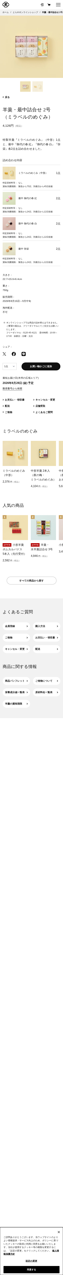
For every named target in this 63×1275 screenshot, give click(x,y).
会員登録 (10, 626)
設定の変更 (31, 1261)
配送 (37, 649)
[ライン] (24, 354)
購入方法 (40, 626)
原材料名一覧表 (43, 692)
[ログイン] (42, 4)
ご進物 (8, 637)
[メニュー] (58, 4)
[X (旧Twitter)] (4, 354)
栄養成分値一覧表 (15, 692)
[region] (31, 1251)
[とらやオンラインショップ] (5, 5)
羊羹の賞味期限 (13, 703)
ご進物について (43, 680)
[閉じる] (59, 1232)
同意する (31, 1269)
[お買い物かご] (49, 4)
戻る (7, 97)
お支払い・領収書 (45, 637)
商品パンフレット (15, 680)
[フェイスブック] (14, 354)
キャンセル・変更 (15, 649)
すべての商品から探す (31, 580)
